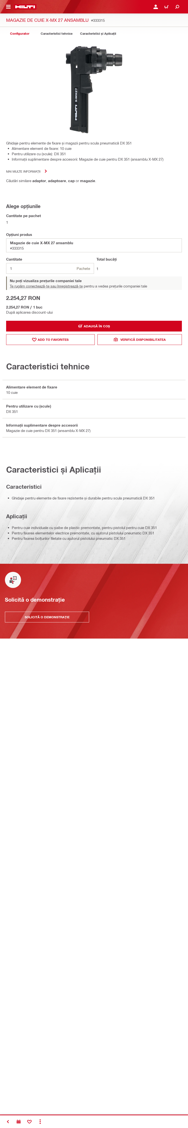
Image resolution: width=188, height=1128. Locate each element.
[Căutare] (177, 6)
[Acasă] (25, 7)
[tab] (19, 33)
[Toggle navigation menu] (8, 6)
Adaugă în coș (97, 326)
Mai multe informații (23, 171)
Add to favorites (53, 340)
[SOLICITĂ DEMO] (18, 1121)
